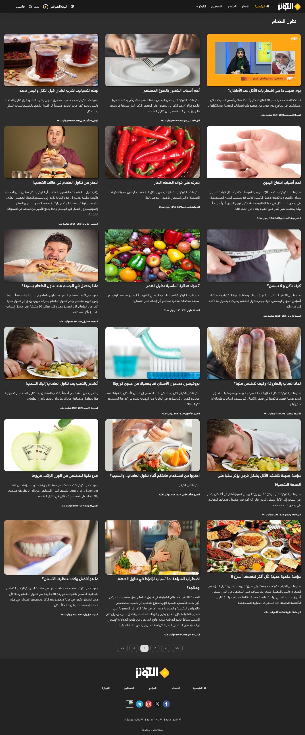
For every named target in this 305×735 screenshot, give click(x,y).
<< (177, 648)
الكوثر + (201, 6)
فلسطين (216, 6)
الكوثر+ (106, 688)
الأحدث (176, 688)
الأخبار (245, 6)
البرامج (232, 6)
